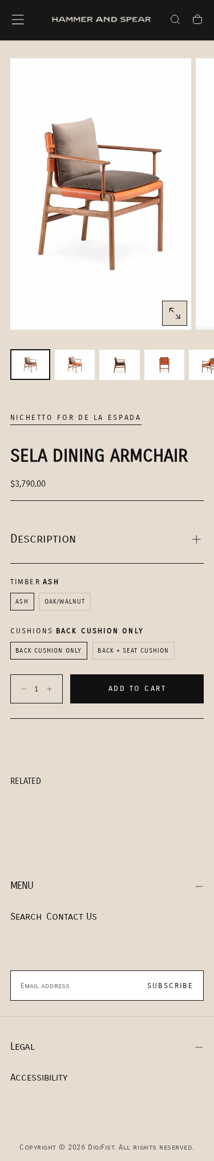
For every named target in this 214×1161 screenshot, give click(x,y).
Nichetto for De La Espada (76, 417)
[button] (17, 19)
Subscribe (170, 985)
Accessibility (38, 1077)
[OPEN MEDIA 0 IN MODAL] (174, 313)
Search (26, 917)
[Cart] (197, 21)
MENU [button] (22, 886)
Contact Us (71, 917)
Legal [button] (22, 1047)
